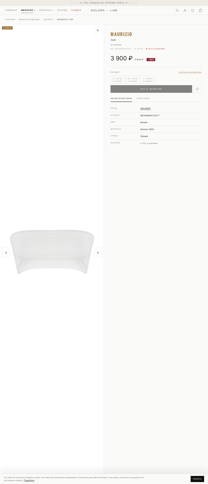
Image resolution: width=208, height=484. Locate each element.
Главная (10, 19)
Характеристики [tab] (121, 98)
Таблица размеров (190, 72)
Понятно (197, 479)
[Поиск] (177, 10)
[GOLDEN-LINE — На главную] (104, 9)
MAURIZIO (145, 108)
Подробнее (29, 480)
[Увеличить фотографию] (97, 30)
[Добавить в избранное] (197, 89)
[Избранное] (192, 10)
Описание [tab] (143, 98)
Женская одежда (29, 19)
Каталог (48, 19)
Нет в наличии (151, 89)
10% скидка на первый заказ (104, 3)
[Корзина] (200, 10)
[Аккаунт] (185, 10)
